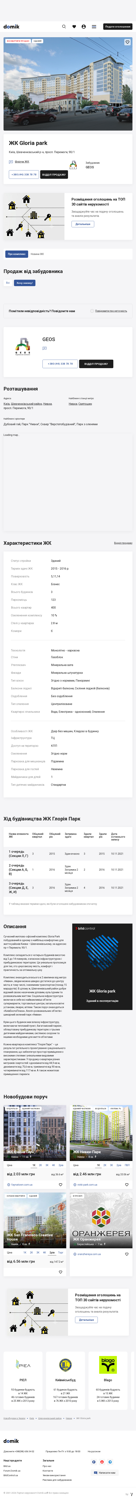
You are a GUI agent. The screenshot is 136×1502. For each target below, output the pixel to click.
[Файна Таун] (35, 1147)
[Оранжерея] (101, 1234)
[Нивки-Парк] (101, 1147)
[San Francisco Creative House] (35, 1234)
